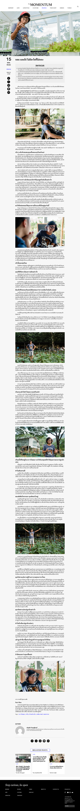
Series (62, 8)
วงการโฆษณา (21, 714)
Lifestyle (26, 8)
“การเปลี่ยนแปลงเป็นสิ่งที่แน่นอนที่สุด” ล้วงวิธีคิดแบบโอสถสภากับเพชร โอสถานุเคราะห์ (40, 759)
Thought (53, 8)
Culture (35, 8)
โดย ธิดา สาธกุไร (53, 773)
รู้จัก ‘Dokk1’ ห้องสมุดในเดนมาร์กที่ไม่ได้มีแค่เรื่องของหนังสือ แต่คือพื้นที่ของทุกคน (23, 769)
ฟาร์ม (27, 714)
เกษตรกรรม (46, 714)
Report (11, 8)
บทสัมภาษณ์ (39, 714)
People (44, 8)
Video (70, 8)
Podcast (31, 792)
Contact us (56, 789)
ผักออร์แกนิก (32, 714)
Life (18, 8)
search (78, 6)
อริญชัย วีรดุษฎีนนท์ (32, 728)
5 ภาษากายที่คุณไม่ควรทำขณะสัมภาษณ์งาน (56, 767)
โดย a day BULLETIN (37, 773)
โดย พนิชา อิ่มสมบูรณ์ (20, 773)
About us (43, 789)
